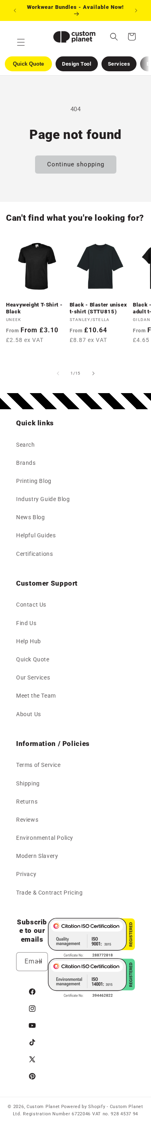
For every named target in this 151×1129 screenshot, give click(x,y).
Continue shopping (75, 164)
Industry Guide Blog (43, 499)
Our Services (33, 677)
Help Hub (28, 641)
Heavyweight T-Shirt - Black (34, 308)
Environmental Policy (44, 838)
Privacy (26, 874)
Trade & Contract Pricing (49, 892)
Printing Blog (34, 481)
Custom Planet (43, 1106)
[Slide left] (58, 373)
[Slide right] (93, 373)
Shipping (28, 783)
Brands (26, 463)
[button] (114, 37)
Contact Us (31, 604)
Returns (26, 801)
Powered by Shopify (83, 1106)
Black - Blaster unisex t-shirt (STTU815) (98, 308)
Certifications (34, 554)
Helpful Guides (36, 535)
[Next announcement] (136, 10)
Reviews (27, 819)
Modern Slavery (37, 856)
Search (25, 444)
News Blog (30, 517)
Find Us (26, 623)
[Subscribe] (39, 961)
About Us (28, 714)
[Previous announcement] (15, 10)
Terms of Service (38, 765)
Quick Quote (33, 659)
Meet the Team (36, 695)
